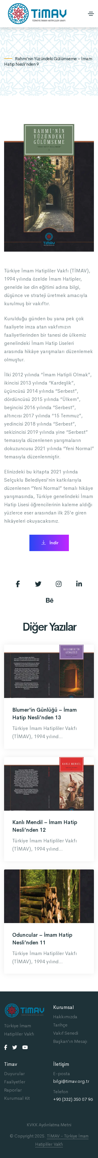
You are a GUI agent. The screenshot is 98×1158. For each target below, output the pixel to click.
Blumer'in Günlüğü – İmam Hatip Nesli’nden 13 (44, 714)
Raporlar (13, 1090)
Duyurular (14, 1073)
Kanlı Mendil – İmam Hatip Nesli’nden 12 (44, 826)
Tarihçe (60, 1025)
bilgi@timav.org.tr (71, 1081)
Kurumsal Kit (17, 1098)
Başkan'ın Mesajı (70, 1041)
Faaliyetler (14, 1082)
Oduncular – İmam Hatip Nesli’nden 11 (42, 939)
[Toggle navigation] (91, 14)
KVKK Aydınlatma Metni (49, 1125)
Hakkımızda (65, 1017)
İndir (53, 543)
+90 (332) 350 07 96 (73, 1099)
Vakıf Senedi (65, 1033)
